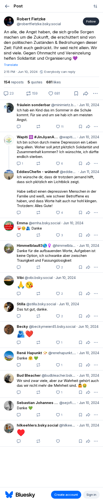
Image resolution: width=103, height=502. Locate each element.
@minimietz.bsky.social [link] (63, 105)
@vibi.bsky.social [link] (38, 278)
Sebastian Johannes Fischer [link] (37, 403)
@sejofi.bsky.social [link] (67, 403)
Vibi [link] (20, 278)
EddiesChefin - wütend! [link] (38, 172)
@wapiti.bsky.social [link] (67, 137)
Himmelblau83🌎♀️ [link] (34, 245)
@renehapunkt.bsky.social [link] (61, 353)
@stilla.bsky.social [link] (40, 304)
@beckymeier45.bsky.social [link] (51, 326)
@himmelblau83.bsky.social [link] (64, 245)
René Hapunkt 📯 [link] (32, 353)
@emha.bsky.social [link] (44, 223)
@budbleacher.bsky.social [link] (58, 375)
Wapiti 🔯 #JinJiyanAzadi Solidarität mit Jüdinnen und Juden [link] (37, 137)
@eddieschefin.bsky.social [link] (68, 172)
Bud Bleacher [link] (29, 375)
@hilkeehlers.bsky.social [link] (67, 425)
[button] (7, 6)
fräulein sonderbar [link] (33, 105)
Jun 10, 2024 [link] (88, 105)
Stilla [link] (21, 304)
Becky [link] (22, 326)
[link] (9, 21)
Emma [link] (22, 223)
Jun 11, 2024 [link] (88, 172)
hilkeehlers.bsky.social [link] (37, 425)
